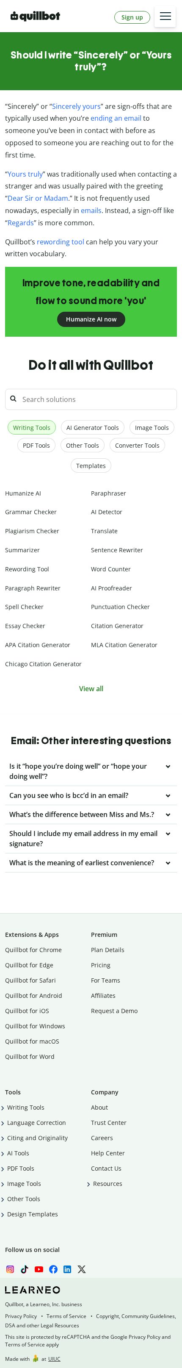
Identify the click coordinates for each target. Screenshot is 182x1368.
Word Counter (111, 569)
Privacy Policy (21, 1316)
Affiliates (103, 995)
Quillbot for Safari (30, 980)
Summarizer (22, 550)
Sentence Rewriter (117, 550)
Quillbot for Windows (35, 1026)
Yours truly (25, 174)
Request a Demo (114, 1011)
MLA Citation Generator (124, 645)
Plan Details (107, 950)
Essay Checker (25, 626)
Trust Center (109, 1123)
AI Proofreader (111, 588)
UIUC (54, 1358)
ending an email (116, 118)
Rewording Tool (27, 569)
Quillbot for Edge (29, 965)
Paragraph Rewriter (33, 588)
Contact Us (106, 1168)
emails (91, 210)
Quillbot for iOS (27, 1011)
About (99, 1107)
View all (91, 688)
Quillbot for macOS (32, 1041)
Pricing (100, 965)
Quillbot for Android (33, 995)
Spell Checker (24, 607)
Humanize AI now (91, 319)
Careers (102, 1138)
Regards (21, 222)
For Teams (105, 980)
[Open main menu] (165, 16)
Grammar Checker (31, 512)
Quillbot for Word (30, 1056)
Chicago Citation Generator (43, 664)
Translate (104, 531)
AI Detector (106, 512)
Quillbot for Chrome (33, 950)
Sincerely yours (76, 106)
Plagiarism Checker (32, 531)
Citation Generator (117, 626)
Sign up (132, 17)
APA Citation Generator (37, 645)
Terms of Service (66, 1316)
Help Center (108, 1153)
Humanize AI (23, 493)
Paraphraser (108, 493)
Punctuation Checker (120, 607)
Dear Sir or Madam (38, 198)
